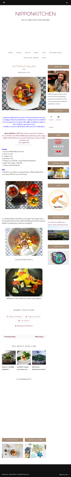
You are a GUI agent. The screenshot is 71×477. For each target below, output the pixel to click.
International (55, 52)
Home (10, 52)
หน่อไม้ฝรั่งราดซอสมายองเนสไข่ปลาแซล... (23, 368)
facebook (51, 119)
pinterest (51, 127)
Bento (28, 52)
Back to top (63, 474)
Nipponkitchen (35, 14)
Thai (44, 52)
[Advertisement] (35, 38)
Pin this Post (25, 320)
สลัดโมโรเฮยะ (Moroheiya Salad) (38, 368)
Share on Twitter (34, 316)
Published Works (31, 58)
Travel (19, 52)
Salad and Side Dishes (26, 326)
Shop (44, 58)
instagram (58, 119)
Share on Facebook (15, 316)
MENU (36, 52)
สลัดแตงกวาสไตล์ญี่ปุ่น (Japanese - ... (8, 368)
